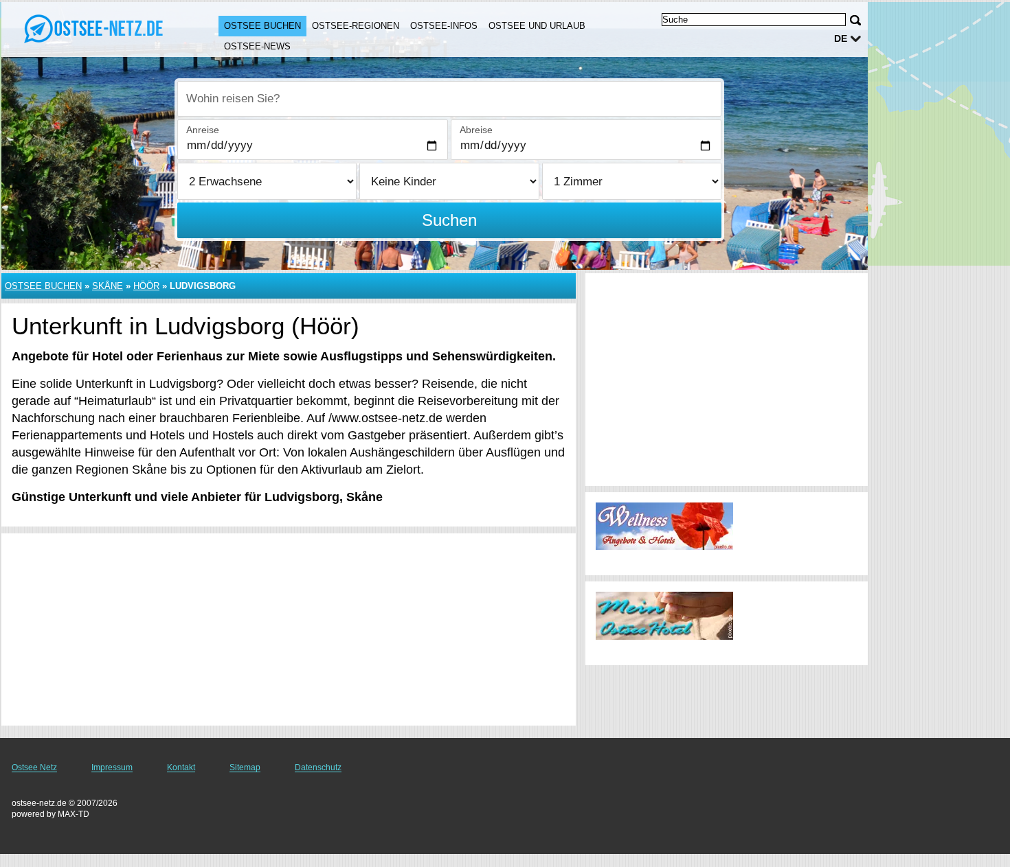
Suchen (449, 220)
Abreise (476, 129)
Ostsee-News (257, 46)
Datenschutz (318, 767)
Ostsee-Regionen (355, 26)
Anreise (202, 129)
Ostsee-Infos (444, 26)
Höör (146, 286)
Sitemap (244, 767)
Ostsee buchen (262, 26)
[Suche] (855, 20)
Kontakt (181, 767)
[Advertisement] (288, 629)
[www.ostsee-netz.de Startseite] (96, 28)
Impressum (112, 767)
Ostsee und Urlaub (537, 26)
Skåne (107, 286)
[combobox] (449, 99)
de (840, 38)
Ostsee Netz (34, 767)
